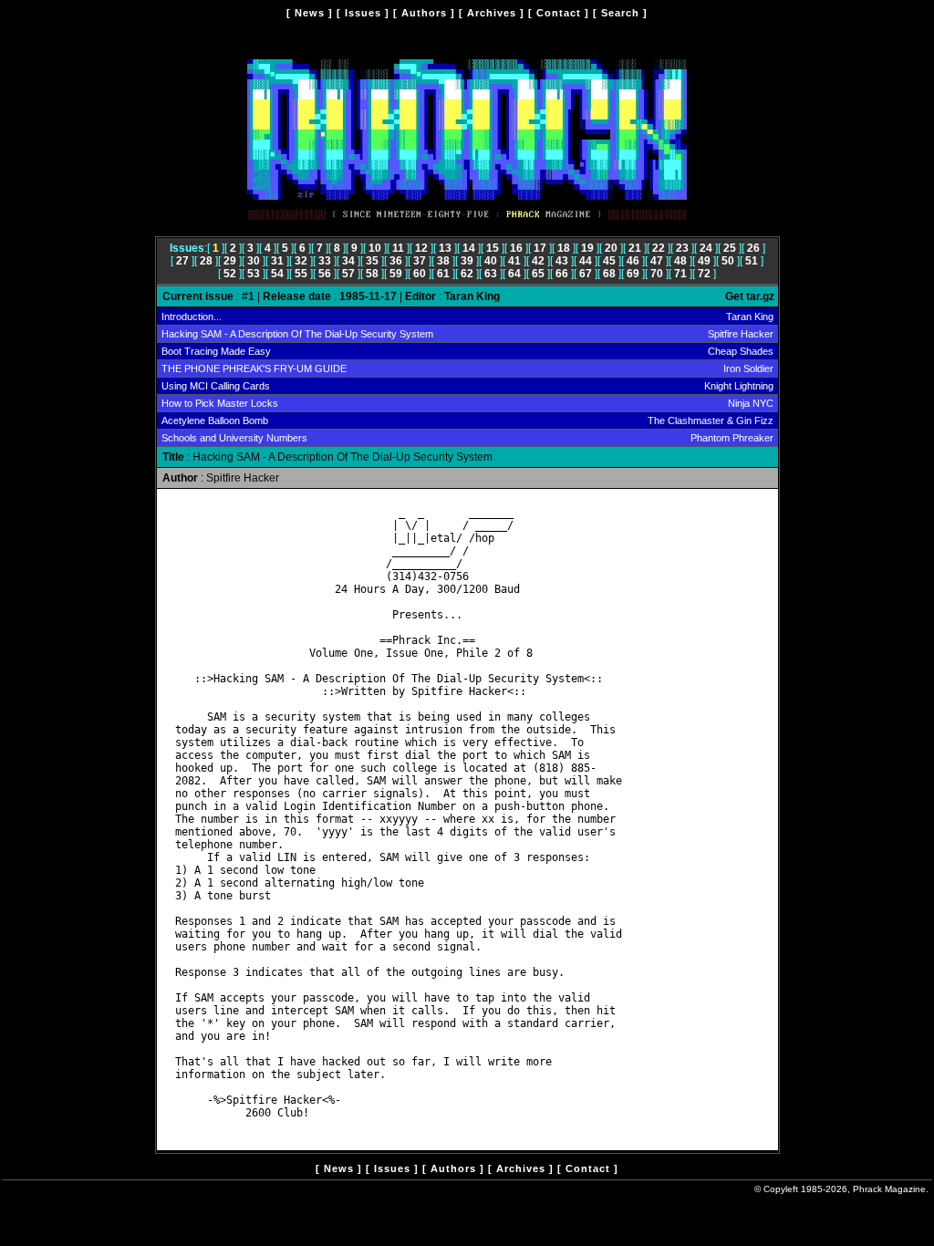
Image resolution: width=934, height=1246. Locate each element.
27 (182, 260)
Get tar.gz (749, 296)
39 (467, 260)
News (310, 12)
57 (348, 273)
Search (620, 12)
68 (609, 273)
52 (229, 273)
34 (348, 260)
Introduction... (191, 316)
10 (374, 248)
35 (372, 260)
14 (468, 248)
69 (633, 273)
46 (633, 260)
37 (419, 260)
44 (585, 260)
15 (492, 248)
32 (301, 260)
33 (324, 260)
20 (611, 248)
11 (398, 248)
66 (561, 273)
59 (395, 273)
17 (540, 248)
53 (253, 273)
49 (704, 260)
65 (538, 273)
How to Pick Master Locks (219, 403)
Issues (363, 12)
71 (680, 273)
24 (706, 248)
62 (467, 273)
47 (656, 260)
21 (634, 248)
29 (229, 260)
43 (561, 260)
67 (585, 273)
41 (514, 260)
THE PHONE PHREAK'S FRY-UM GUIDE (254, 368)
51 (751, 260)
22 (658, 248)
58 (372, 273)
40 (490, 260)
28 (206, 260)
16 (516, 248)
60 (419, 273)
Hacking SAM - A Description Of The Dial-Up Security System (297, 333)
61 (443, 273)
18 (563, 248)
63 (490, 273)
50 (727, 260)
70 (656, 273)
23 (682, 248)
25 (729, 248)
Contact (558, 12)
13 (445, 248)
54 (277, 273)
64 (514, 273)
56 (324, 273)
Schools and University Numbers (234, 437)
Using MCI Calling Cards (215, 385)
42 (538, 260)
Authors (424, 12)
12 (421, 248)
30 (253, 260)
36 (395, 260)
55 (301, 273)
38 (443, 260)
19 (587, 248)
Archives (491, 12)
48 (680, 260)
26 (753, 248)
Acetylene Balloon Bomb (214, 420)
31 (277, 260)
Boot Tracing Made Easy (216, 351)
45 (609, 260)
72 (704, 273)
